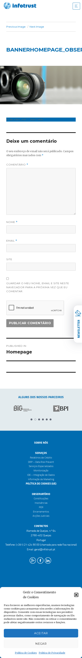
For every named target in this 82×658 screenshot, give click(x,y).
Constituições (41, 498)
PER (41, 507)
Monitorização (41, 470)
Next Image (37, 26)
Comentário (17, 164)
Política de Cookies (26, 652)
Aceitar (41, 633)
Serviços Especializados (41, 466)
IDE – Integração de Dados (41, 475)
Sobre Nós (41, 443)
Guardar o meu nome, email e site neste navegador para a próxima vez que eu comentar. (37, 287)
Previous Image (16, 26)
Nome (12, 222)
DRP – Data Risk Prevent (41, 462)
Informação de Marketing (41, 479)
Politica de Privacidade (52, 652)
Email (11, 240)
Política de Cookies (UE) (41, 483)
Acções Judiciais (41, 515)
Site (9, 259)
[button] (76, 595)
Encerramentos (41, 511)
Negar (41, 643)
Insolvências (41, 502)
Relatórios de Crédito (41, 457)
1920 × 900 (36, 119)
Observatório (41, 494)
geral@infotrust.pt (44, 549)
